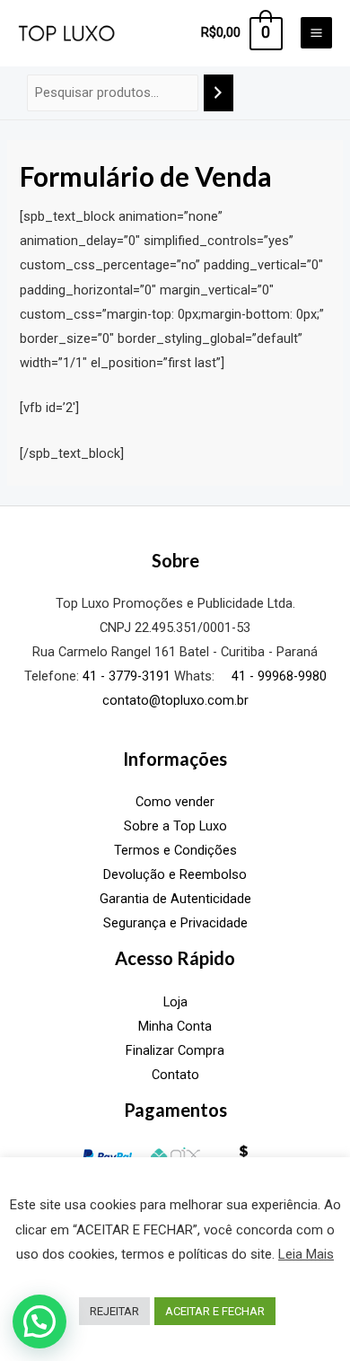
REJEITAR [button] (114, 1311)
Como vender (175, 802)
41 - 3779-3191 (127, 676)
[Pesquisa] (218, 92)
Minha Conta (175, 1026)
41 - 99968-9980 (277, 676)
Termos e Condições (175, 850)
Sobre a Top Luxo (175, 826)
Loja (175, 1002)
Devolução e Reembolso (175, 874)
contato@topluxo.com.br (175, 700)
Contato (175, 1075)
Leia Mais (306, 1254)
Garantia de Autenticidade (175, 899)
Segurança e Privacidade (175, 923)
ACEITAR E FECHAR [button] (215, 1311)
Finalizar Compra (175, 1050)
